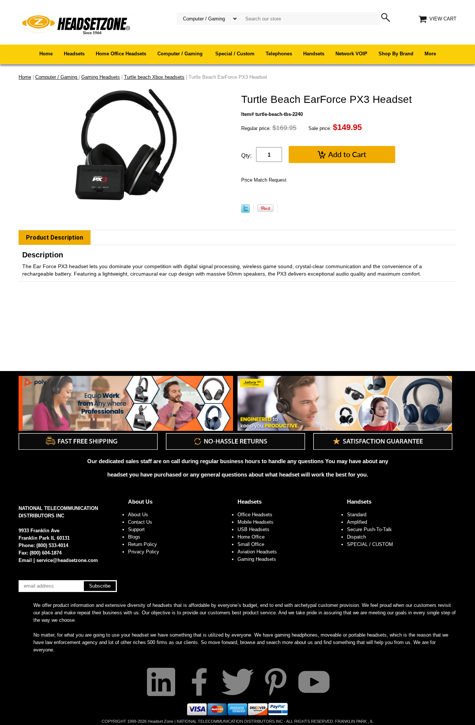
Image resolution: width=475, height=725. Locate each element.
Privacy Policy (143, 552)
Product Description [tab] (54, 237)
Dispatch (356, 537)
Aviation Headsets (257, 552)
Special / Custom (235, 53)
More (430, 53)
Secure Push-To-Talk (369, 529)
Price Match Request (263, 180)
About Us (140, 501)
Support (136, 529)
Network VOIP (351, 53)
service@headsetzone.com (67, 560)
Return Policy (142, 544)
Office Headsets (255, 514)
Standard (356, 514)
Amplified (357, 522)
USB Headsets (253, 529)
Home (46, 53)
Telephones (279, 53)
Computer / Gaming (180, 53)
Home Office (251, 537)
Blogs (134, 537)
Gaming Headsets (257, 559)
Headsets (74, 53)
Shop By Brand (396, 53)
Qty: (246, 155)
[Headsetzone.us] (76, 24)
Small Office (251, 544)
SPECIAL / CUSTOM (370, 544)
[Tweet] (245, 211)
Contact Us (140, 522)
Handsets (313, 53)
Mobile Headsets (255, 522)
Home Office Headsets (121, 53)
